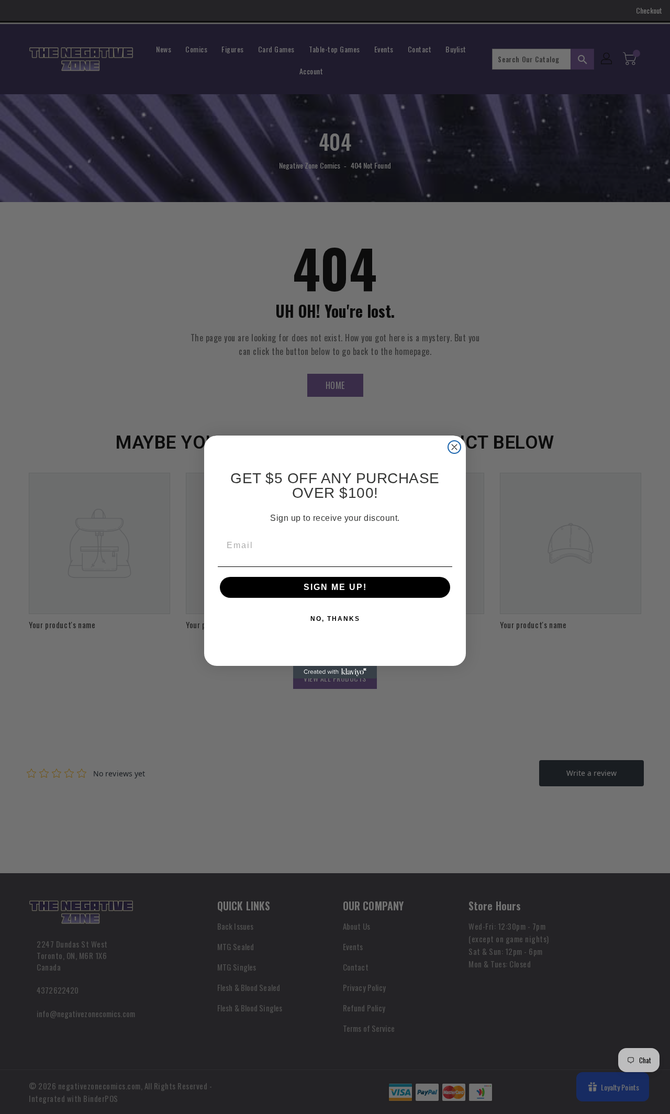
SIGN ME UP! (335, 587)
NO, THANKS (335, 618)
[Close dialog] (454, 447)
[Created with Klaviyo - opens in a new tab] (335, 672)
